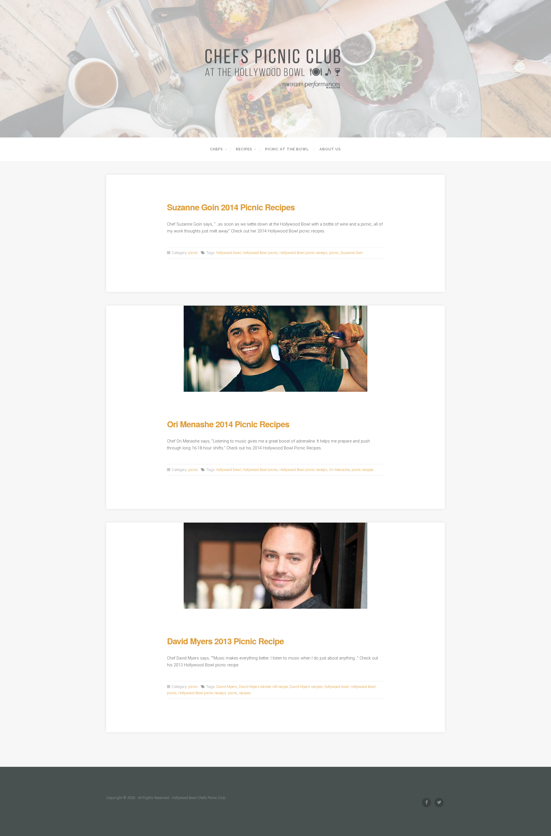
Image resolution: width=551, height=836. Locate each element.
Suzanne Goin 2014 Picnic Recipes (231, 207)
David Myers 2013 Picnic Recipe (225, 641)
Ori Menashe (339, 470)
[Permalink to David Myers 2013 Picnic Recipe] (275, 566)
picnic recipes (363, 470)
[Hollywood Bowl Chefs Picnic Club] (275, 68)
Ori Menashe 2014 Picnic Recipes (228, 424)
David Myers (226, 686)
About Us (330, 149)
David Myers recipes (306, 686)
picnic (193, 253)
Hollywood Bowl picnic (260, 253)
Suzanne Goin (351, 253)
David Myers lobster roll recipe (263, 686)
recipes (245, 693)
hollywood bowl (228, 253)
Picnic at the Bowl (287, 149)
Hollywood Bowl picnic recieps (303, 253)
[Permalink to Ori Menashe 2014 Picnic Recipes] (275, 349)
